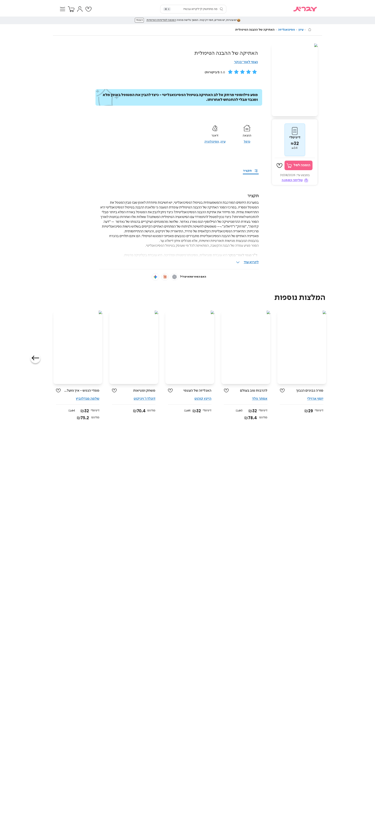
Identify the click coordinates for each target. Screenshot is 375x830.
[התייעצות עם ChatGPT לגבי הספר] (174, 277)
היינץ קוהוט (202, 399)
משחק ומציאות (144, 391)
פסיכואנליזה (286, 30)
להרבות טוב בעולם (253, 391)
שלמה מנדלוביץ (87, 399)
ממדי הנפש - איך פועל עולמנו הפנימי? (82, 391)
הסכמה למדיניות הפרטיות (161, 20)
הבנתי (139, 20)
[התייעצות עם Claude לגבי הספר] (165, 277)
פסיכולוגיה (211, 141)
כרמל (247, 141)
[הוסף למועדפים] (279, 165)
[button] (62, 9)
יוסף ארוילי (315, 399)
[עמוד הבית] (309, 29)
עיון (300, 30)
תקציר (247, 171)
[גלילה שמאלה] (35, 358)
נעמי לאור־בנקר (246, 62)
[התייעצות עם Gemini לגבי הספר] (155, 277)
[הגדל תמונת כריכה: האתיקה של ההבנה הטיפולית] (295, 79)
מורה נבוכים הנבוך (309, 391)
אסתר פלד (259, 399)
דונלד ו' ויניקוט (144, 399)
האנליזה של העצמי (197, 391)
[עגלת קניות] (71, 9)
